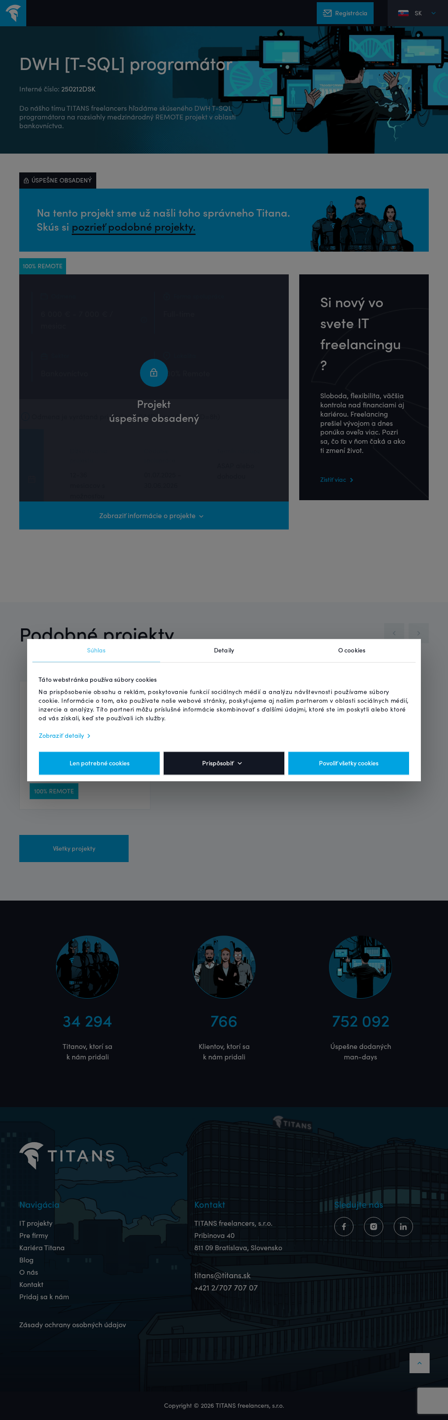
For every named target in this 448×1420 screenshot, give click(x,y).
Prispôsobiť (218, 763)
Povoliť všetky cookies (348, 763)
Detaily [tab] (224, 650)
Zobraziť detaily (61, 736)
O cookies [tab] (351, 650)
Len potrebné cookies (100, 763)
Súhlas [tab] (96, 650)
